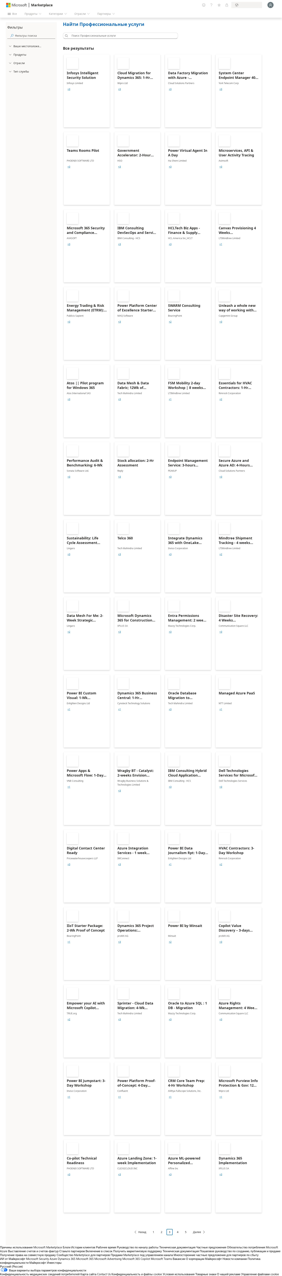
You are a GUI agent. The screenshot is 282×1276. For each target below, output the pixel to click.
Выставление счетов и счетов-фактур (33, 1251)
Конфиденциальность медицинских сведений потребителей (40, 1274)
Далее (197, 1232)
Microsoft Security (37, 1259)
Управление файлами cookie (260, 1274)
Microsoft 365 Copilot (136, 1259)
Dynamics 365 (66, 1259)
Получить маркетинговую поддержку (137, 1251)
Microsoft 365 (85, 1259)
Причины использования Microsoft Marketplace (31, 1247)
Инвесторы (54, 1262)
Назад (142, 1232)
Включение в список (99, 1251)
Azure (53, 1259)
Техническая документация (177, 1247)
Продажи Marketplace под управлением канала (142, 1255)
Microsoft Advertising (108, 1259)
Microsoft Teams (161, 1259)
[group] (69, 89)
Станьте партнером (72, 1251)
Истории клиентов (83, 1247)
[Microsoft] (16, 5)
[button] (65, 35)
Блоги (66, 1247)
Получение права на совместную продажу (28, 1255)
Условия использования (179, 1274)
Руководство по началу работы (137, 1247)
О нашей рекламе (228, 1274)
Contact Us (104, 1274)
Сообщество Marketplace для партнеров (83, 1255)
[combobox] (121, 35)
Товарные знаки (205, 1274)
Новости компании (235, 1259)
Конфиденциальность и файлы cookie (136, 1274)
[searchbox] (35, 35)
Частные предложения (211, 1247)
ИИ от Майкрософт (12, 1259)
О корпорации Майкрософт (204, 1259)
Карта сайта (88, 1274)
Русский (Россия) (11, 1266)
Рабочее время (106, 1247)
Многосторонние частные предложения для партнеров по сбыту (216, 1255)
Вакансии (179, 1259)
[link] (87, 90)
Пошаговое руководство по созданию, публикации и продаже (240, 1251)
